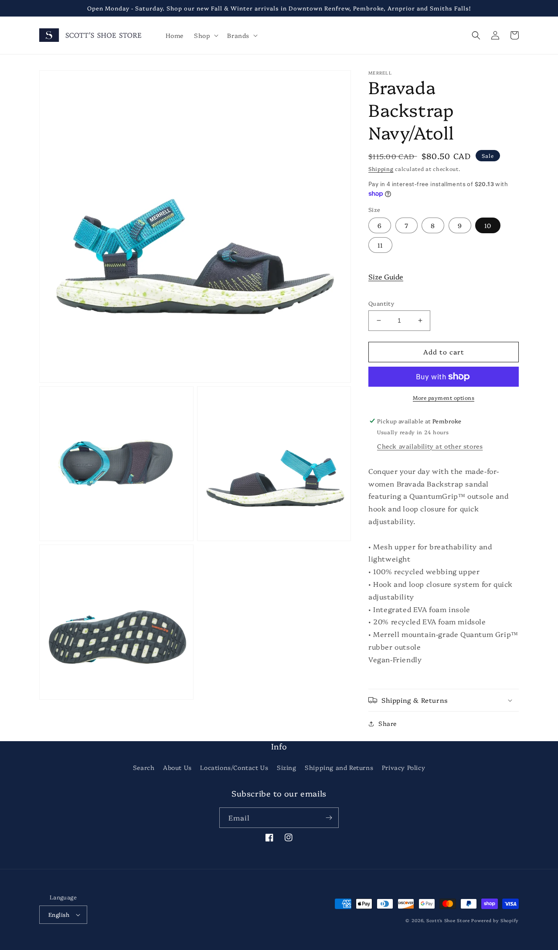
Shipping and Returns (339, 767)
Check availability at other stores (430, 446)
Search (144, 767)
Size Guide (385, 276)
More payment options (443, 397)
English (59, 914)
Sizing (286, 767)
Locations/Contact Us (234, 767)
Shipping (381, 168)
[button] (205, 35)
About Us (177, 767)
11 (380, 245)
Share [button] (387, 723)
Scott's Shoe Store (448, 920)
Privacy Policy (403, 767)
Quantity (381, 303)
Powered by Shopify (495, 920)
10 (487, 225)
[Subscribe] (328, 817)
